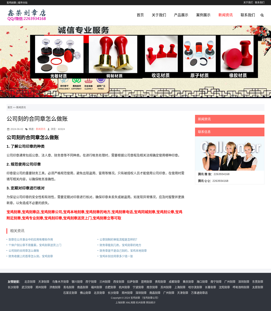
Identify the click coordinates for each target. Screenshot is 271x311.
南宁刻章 (216, 281)
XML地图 (130, 302)
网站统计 (151, 302)
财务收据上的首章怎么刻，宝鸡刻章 (31, 256)
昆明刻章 (146, 281)
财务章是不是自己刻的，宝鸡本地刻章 (123, 250)
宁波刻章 (138, 287)
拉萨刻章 (132, 281)
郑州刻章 (41, 287)
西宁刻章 (91, 281)
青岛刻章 (68, 287)
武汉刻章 (27, 287)
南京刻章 (152, 287)
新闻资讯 (225, 15)
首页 (140, 15)
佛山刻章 (85, 292)
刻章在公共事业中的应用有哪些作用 (31, 239)
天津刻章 (43, 281)
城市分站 (22, 2)
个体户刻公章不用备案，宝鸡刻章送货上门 (35, 245)
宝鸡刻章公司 (150, 297)
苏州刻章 (166, 287)
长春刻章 (210, 287)
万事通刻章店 (199, 292)
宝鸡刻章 (135, 297)
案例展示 (203, 15)
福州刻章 (96, 287)
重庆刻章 (188, 281)
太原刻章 (257, 287)
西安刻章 (118, 281)
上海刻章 (179, 287)
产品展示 (181, 15)
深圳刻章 (243, 281)
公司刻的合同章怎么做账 (24, 250)
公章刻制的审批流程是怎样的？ (119, 239)
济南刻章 (55, 287)
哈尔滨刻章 (195, 287)
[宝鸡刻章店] (27, 18)
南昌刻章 (82, 287)
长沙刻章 (13, 287)
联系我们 (259, 2)
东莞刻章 (257, 281)
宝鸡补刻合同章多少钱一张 (116, 256)
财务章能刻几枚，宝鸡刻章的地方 (120, 245)
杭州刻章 (124, 287)
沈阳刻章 (224, 287)
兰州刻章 (105, 281)
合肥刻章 (110, 287)
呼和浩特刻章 (241, 287)
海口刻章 (202, 281)
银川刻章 (77, 281)
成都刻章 (174, 281)
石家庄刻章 (70, 292)
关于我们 (248, 2)
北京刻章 (30, 281)
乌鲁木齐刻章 (60, 281)
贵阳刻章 (160, 281)
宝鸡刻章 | (12, 2)
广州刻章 (229, 281)
